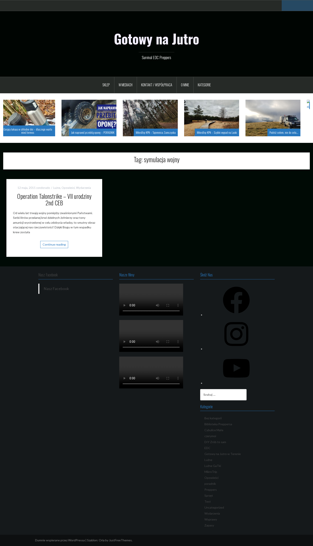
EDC (207, 448)
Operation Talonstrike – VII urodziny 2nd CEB (54, 199)
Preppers (210, 489)
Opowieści (68, 187)
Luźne (56, 187)
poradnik (210, 483)
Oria (102, 540)
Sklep (106, 84)
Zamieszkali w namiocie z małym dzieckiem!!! (280, 105)
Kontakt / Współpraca (156, 84)
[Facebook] (236, 315)
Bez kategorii (213, 418)
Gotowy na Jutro (156, 38)
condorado (43, 187)
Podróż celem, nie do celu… (228, 132)
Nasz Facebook (48, 274)
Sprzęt (208, 495)
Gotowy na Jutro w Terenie (222, 454)
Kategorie (204, 84)
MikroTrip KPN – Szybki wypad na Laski (162, 132)
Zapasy (209, 525)
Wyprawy (210, 519)
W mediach (125, 84)
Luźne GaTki (212, 466)
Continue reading (54, 244)
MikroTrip (210, 471)
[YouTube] (236, 383)
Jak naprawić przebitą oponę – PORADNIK (37, 132)
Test (207, 501)
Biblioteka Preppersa (218, 424)
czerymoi (210, 436)
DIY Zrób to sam (215, 442)
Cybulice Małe (213, 430)
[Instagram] (236, 349)
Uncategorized (214, 507)
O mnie (185, 84)
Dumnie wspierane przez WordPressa (60, 540)
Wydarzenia (83, 187)
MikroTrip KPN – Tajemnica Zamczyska (101, 132)
